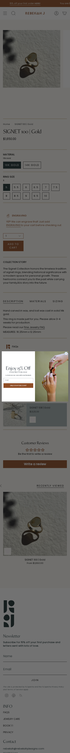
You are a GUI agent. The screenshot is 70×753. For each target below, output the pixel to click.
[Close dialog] (66, 353)
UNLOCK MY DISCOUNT (18, 386)
